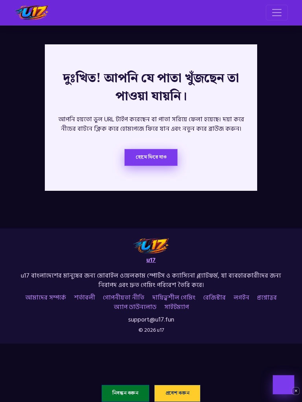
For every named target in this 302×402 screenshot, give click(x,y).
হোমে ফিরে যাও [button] (151, 157)
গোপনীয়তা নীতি (123, 297)
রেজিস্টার (214, 297)
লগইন (241, 297)
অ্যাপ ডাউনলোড (135, 307)
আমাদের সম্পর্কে (45, 297)
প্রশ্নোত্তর (267, 297)
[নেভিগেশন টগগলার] (277, 12)
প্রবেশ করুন (178, 393)
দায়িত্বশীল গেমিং (173, 297)
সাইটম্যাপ (176, 307)
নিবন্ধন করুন (125, 393)
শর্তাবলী (84, 297)
